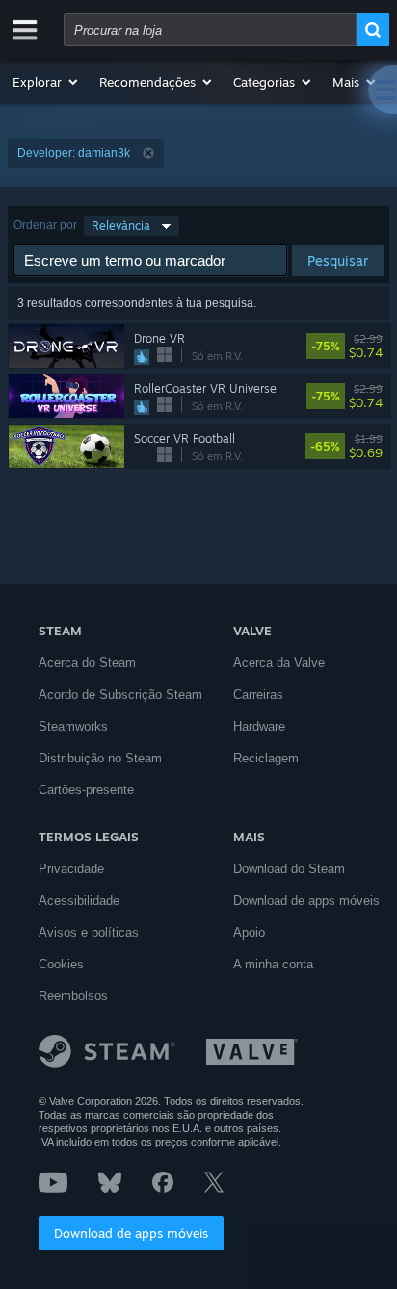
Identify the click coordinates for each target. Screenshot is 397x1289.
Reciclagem (266, 758)
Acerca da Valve (279, 663)
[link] (379, 346)
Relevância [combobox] (121, 226)
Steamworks (73, 726)
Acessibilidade (79, 900)
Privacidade (71, 869)
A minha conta (273, 964)
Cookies (61, 964)
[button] (46, 82)
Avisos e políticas (89, 932)
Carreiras (258, 694)
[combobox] (210, 29)
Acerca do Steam (87, 663)
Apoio (249, 932)
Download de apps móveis (131, 1233)
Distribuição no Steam (100, 758)
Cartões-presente (86, 790)
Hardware (259, 726)
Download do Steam (289, 869)
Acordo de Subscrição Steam (120, 694)
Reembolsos (73, 996)
